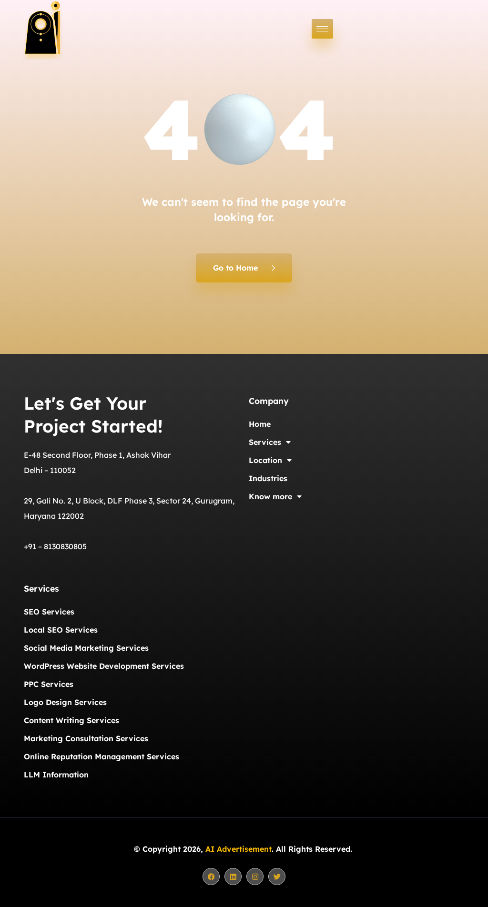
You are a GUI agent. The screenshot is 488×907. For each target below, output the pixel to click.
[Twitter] (276, 876)
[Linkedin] (233, 876)
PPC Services (48, 684)
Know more (270, 496)
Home (260, 424)
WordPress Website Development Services (104, 666)
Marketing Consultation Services (86, 738)
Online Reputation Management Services (101, 756)
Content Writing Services (71, 720)
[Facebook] (211, 876)
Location (265, 460)
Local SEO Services (61, 630)
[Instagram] (255, 876)
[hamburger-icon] (322, 29)
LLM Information (56, 774)
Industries (268, 478)
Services (265, 442)
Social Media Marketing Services (86, 648)
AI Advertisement (238, 849)
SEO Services (49, 611)
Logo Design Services (65, 702)
